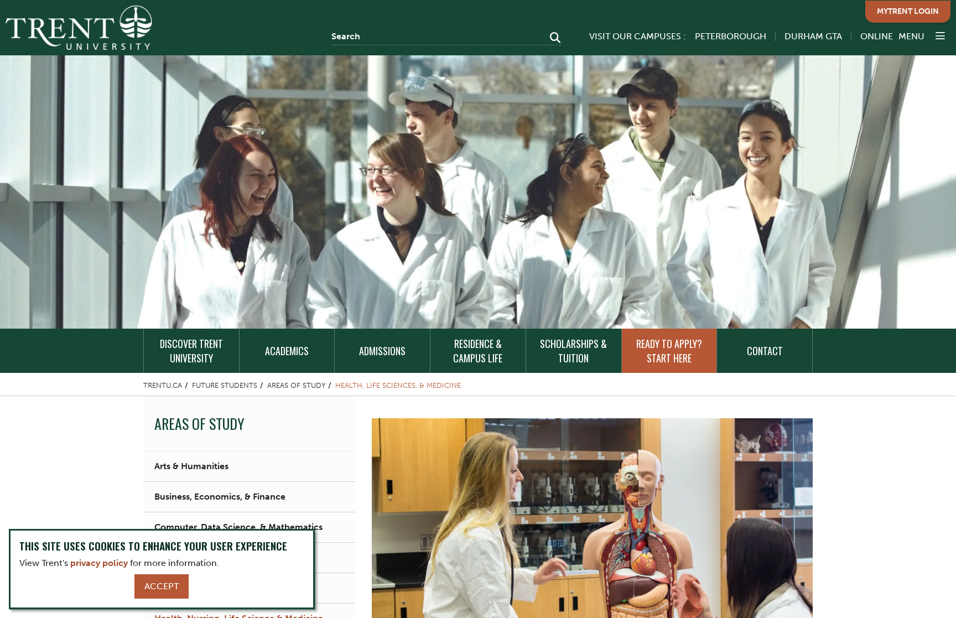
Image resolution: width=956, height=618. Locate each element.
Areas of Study (296, 385)
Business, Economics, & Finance (219, 496)
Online (876, 36)
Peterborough (730, 36)
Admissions (382, 351)
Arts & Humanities (191, 466)
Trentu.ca (162, 385)
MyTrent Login (908, 11)
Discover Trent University (191, 350)
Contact (765, 351)
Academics (287, 351)
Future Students (224, 385)
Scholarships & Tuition (573, 350)
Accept (161, 586)
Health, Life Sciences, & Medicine (398, 385)
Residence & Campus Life (477, 350)
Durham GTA (813, 36)
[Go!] (552, 39)
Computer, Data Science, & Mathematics (238, 527)
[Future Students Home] (79, 28)
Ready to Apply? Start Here (669, 350)
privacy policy (99, 563)
